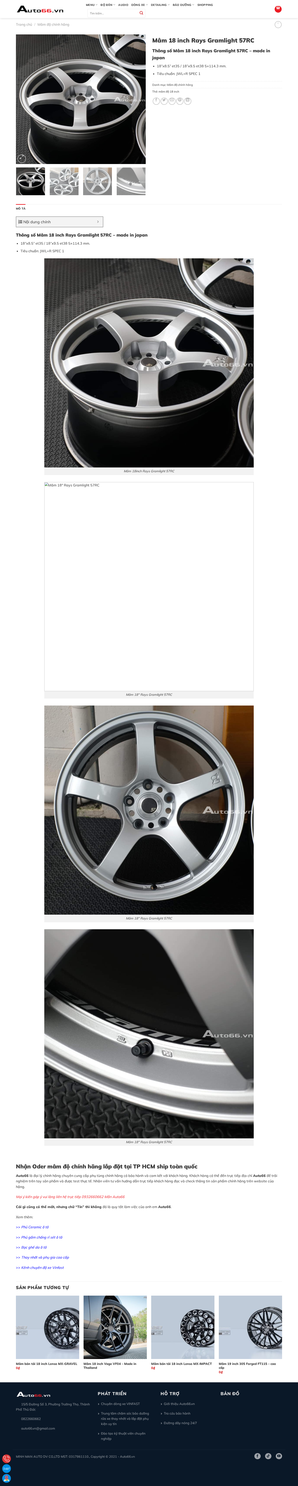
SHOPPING (205, 5)
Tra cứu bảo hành (177, 1413)
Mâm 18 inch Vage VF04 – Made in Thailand (110, 1366)
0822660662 (31, 1419)
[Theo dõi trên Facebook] (257, 1456)
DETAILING (159, 5)
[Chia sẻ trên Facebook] (156, 101)
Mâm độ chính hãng (53, 24)
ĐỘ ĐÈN (106, 5)
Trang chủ (24, 24)
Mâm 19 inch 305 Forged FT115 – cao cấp (247, 1366)
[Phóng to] (21, 158)
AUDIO (123, 5)
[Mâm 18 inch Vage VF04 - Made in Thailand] (115, 1327)
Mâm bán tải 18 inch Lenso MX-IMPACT (181, 1364)
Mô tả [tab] (21, 208)
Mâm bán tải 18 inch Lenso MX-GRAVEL (46, 1364)
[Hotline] (6, 1458)
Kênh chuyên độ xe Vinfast (42, 1267)
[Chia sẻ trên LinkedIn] (187, 101)
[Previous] (24, 99)
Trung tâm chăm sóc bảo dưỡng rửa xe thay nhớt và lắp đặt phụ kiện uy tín (125, 1418)
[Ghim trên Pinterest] (179, 101)
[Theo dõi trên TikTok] (268, 1456)
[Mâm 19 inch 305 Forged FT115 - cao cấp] (250, 1327)
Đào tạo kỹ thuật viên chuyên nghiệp (123, 1436)
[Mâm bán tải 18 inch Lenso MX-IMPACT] (182, 1327)
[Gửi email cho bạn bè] (172, 101)
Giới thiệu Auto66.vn (179, 1404)
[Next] (138, 99)
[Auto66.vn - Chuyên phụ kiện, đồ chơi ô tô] (47, 9)
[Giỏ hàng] (278, 9)
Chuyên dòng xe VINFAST (120, 1404)
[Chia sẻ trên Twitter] (164, 101)
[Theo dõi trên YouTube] (279, 1456)
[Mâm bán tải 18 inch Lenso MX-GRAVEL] (47, 1327)
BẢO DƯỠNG (182, 5)
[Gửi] (141, 13)
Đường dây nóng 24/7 (180, 1423)
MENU (90, 5)
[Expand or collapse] (98, 222)
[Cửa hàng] (6, 1478)
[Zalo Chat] (6, 1468)
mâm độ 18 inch (169, 91)
